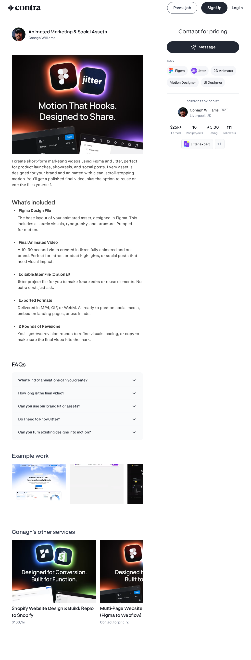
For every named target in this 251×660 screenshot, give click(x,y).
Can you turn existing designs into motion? (54, 432)
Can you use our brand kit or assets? (49, 406)
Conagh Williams (41, 38)
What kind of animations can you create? (53, 380)
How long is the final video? (41, 393)
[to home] (24, 8)
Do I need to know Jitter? (39, 419)
